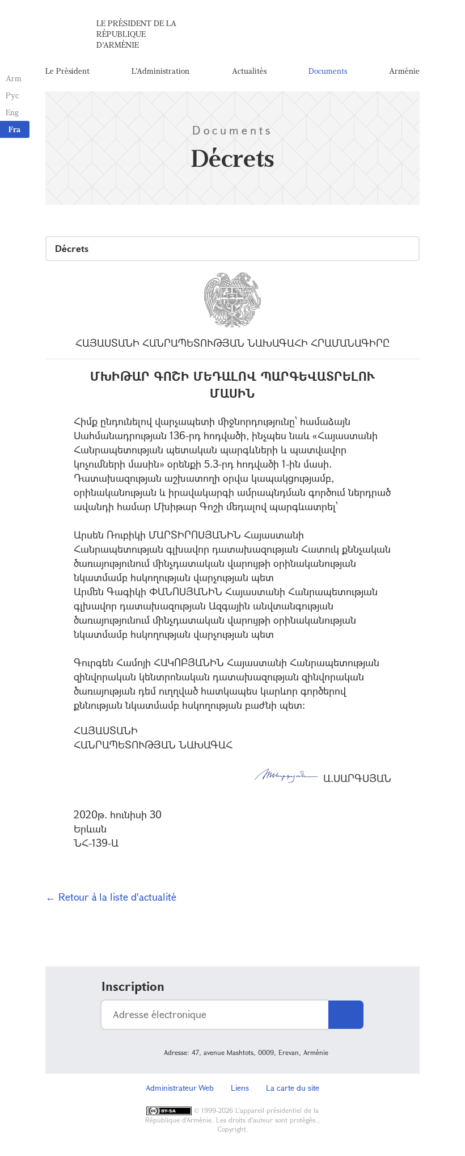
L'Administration (160, 70)
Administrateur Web (180, 1087)
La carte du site (292, 1087)
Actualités (249, 70)
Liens (240, 1087)
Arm (14, 78)
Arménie (404, 70)
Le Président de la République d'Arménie (136, 34)
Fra (14, 129)
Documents (327, 70)
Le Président (67, 70)
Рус (12, 95)
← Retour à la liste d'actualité (110, 896)
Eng (12, 112)
